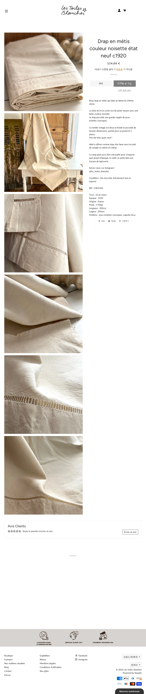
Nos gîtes (44, 671)
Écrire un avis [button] (130, 532)
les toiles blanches (133, 669)
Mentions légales (48, 663)
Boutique (8, 655)
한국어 (134, 665)
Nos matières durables (14, 663)
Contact (8, 671)
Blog (6, 667)
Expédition (45, 655)
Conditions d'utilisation (50, 667)
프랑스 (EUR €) (130, 657)
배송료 (119, 69)
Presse (7, 675)
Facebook (82, 655)
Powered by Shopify (132, 673)
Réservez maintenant (129, 691)
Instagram (82, 659)
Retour (43, 659)
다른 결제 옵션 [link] (124, 90)
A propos (8, 659)
